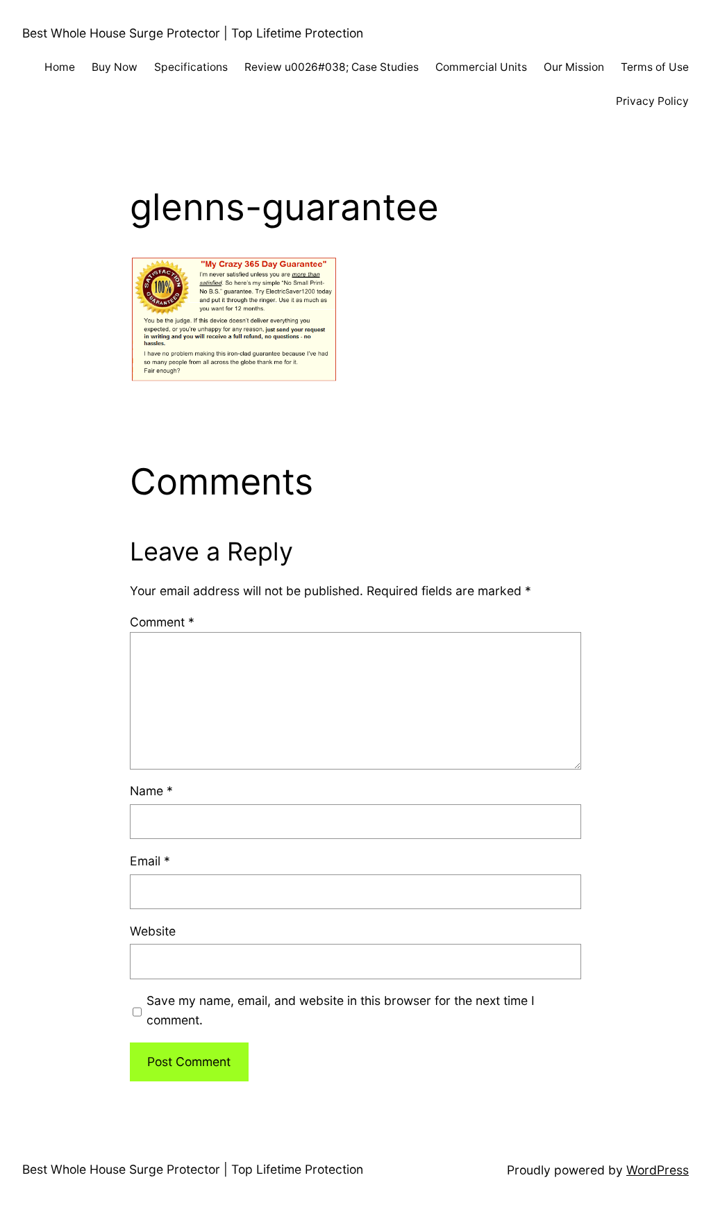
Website (153, 931)
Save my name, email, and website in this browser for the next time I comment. (341, 1010)
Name (151, 790)
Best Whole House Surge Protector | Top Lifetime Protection (192, 33)
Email (150, 861)
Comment (162, 622)
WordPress (657, 1170)
